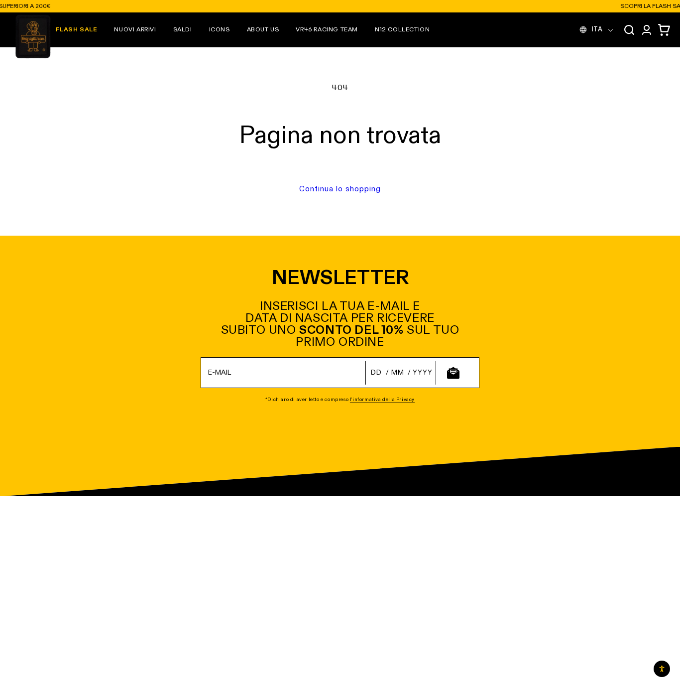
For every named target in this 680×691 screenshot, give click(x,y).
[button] (135, 29)
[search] (629, 30)
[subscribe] (453, 373)
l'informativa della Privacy (382, 399)
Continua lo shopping (340, 189)
